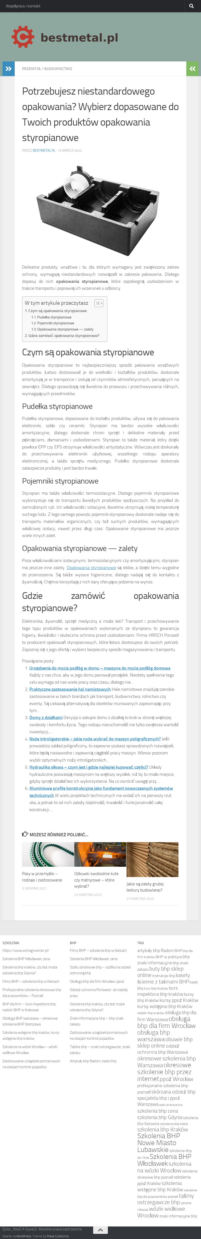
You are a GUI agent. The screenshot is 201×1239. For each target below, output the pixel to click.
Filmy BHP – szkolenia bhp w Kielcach (30, 981)
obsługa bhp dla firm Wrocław (166, 1022)
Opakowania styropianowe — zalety (65, 329)
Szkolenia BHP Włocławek (164, 1160)
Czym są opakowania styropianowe (57, 310)
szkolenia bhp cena (157, 1111)
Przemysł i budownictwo (47, 68)
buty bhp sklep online (160, 972)
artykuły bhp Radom (155, 950)
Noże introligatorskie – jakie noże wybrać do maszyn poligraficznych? (95, 739)
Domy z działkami (46, 717)
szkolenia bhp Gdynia (159, 1117)
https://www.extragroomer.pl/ (25, 950)
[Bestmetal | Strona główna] (65, 37)
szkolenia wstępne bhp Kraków (160, 1186)
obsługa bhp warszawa (153, 1036)
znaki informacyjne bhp (178, 1216)
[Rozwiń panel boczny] (8, 68)
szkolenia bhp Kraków (162, 1129)
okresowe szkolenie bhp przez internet (164, 1072)
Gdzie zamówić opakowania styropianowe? (63, 335)
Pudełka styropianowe (54, 317)
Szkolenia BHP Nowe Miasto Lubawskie (158, 1143)
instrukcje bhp (163, 975)
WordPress (23, 1236)
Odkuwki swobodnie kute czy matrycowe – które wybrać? (96, 880)
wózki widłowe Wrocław (161, 1212)
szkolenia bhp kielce (174, 1124)
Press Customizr (58, 1236)
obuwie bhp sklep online (165, 1042)
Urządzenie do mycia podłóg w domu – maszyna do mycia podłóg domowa (99, 668)
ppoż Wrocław (176, 1079)
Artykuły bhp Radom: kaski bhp (93, 1061)
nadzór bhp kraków (150, 1013)
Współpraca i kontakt (23, 6)
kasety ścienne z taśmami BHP (163, 978)
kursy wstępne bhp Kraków (164, 1006)
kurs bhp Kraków (156, 988)
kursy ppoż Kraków (179, 1000)
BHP (178, 950)
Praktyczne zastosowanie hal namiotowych (70, 689)
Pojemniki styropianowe (55, 323)
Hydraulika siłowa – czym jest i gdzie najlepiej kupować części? (88, 767)
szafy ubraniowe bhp (171, 1105)
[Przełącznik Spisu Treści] (96, 303)
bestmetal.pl (44, 150)
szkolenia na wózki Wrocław (164, 1167)
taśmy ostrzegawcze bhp (165, 1199)
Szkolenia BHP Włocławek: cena (26, 959)
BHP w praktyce (169, 956)
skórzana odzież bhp (173, 1092)
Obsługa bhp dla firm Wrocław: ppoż (97, 981)
